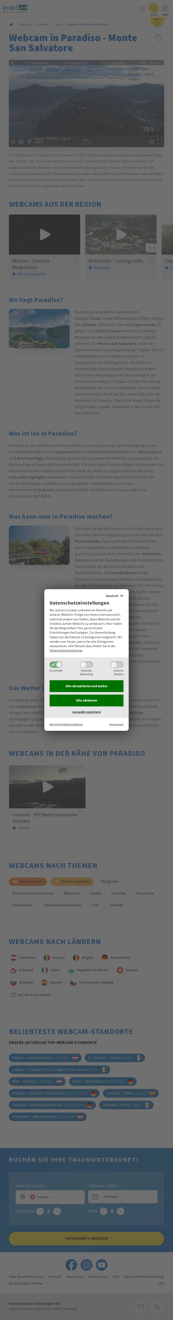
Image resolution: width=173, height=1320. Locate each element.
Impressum (116, 724)
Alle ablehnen (86, 700)
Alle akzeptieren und (87, 686)
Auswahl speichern (86, 712)
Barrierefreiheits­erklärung (66, 724)
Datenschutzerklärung (66, 650)
